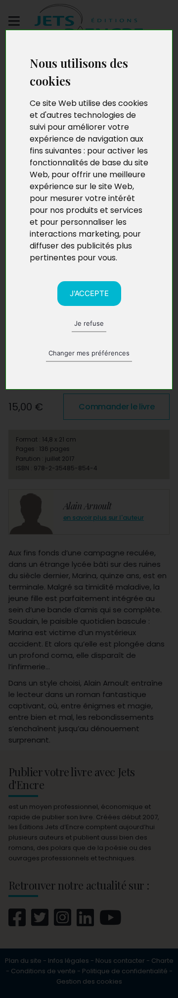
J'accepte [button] (89, 293)
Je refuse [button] (89, 323)
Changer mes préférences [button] (89, 353)
